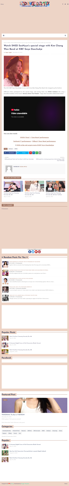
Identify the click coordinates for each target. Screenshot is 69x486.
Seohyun (11, 148)
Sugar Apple (8, 52)
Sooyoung (55, 430)
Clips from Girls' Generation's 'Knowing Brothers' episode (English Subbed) (27, 451)
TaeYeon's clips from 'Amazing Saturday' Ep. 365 (11, 193)
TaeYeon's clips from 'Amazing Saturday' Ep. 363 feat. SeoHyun (54, 193)
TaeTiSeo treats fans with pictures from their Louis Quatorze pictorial (28, 270)
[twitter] (65, 4)
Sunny (60, 430)
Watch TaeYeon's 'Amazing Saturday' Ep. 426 (20, 336)
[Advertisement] (34, 21)
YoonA (15, 433)
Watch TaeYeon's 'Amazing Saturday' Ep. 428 (20, 349)
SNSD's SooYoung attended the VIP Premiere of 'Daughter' (24, 261)
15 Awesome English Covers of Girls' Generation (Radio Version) (25, 343)
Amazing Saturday (7, 430)
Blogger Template (25, 483)
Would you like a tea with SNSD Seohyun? (20, 287)
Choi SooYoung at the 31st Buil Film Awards (21, 278)
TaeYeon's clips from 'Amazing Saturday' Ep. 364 (32, 193)
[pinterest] (67, 4)
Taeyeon (4, 433)
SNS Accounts (37, 430)
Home (5, 42)
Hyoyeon (24, 430)
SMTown (30, 430)
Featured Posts (16, 430)
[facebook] (62, 4)
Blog (12, 483)
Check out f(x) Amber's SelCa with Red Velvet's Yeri (23, 295)
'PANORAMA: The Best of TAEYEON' (13, 414)
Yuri (20, 433)
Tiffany (10, 433)
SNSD (9, 42)
